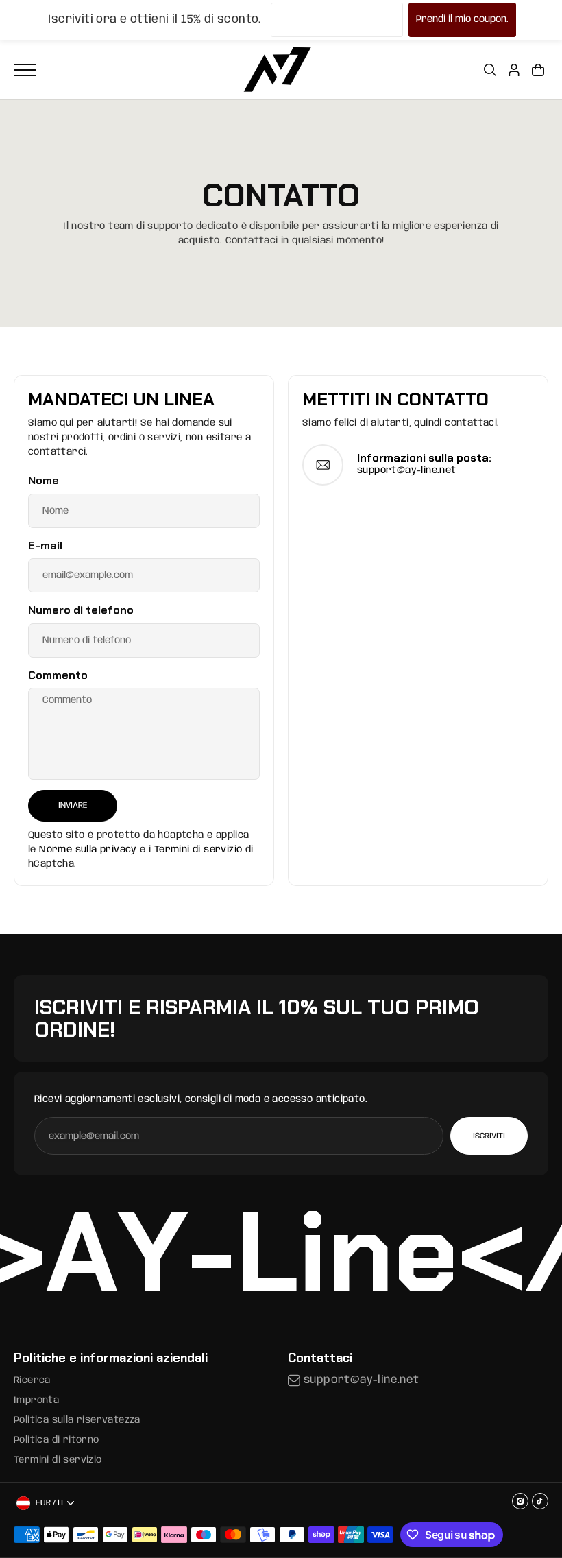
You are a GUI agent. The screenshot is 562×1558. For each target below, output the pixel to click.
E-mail (45, 546)
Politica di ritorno (56, 1440)
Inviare (73, 805)
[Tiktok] (540, 1501)
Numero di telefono (81, 610)
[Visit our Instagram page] (520, 1501)
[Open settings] (490, 70)
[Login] (514, 70)
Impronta (36, 1400)
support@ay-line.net (406, 470)
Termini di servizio (198, 849)
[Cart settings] (538, 70)
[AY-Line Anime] (277, 70)
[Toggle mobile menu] (25, 70)
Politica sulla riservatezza (77, 1420)
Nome (43, 481)
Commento (58, 675)
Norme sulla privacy (88, 849)
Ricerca (32, 1380)
